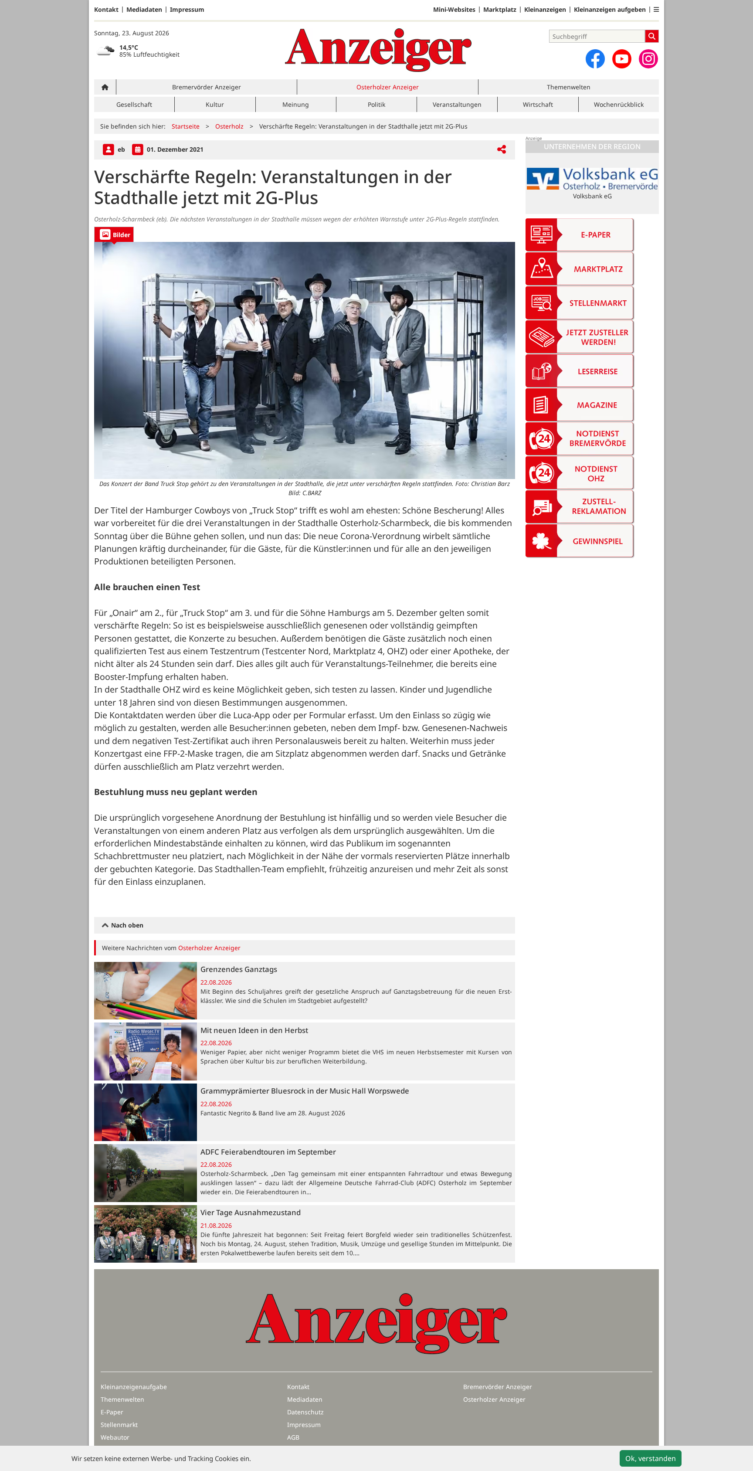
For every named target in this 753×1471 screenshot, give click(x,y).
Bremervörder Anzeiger (206, 87)
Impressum (187, 10)
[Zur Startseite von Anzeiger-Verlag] (378, 50)
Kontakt (106, 10)
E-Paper (112, 1412)
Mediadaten (144, 10)
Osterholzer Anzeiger (387, 87)
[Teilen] (502, 150)
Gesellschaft (134, 104)
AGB (293, 1437)
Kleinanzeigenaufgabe (134, 1387)
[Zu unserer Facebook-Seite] (595, 58)
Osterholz (229, 126)
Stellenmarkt (119, 1424)
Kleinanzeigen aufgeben (610, 10)
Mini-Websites (454, 10)
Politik (376, 104)
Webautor (115, 1437)
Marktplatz (499, 10)
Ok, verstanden (650, 1458)
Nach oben (126, 925)
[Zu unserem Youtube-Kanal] (621, 58)
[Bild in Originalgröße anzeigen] (304, 360)
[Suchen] (652, 36)
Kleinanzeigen (545, 10)
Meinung (295, 104)
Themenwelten (568, 87)
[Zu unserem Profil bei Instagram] (648, 58)
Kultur (215, 104)
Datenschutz (305, 1412)
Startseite (186, 126)
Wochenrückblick (619, 104)
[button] (656, 10)
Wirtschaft (538, 104)
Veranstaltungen (457, 104)
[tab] (114, 234)
